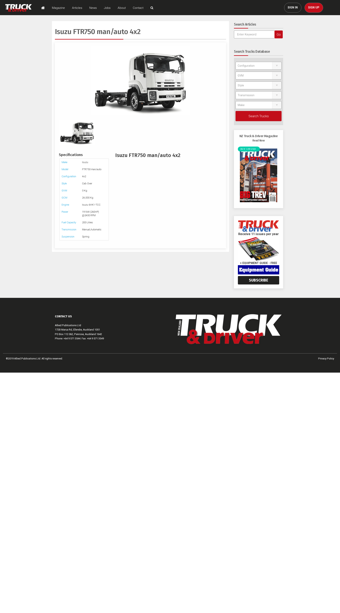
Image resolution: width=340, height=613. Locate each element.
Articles (77, 8)
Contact (138, 8)
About (122, 8)
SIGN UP (313, 7)
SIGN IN (293, 7)
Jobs (107, 8)
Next (220, 80)
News (93, 8)
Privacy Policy (326, 358)
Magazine (58, 8)
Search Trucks (259, 116)
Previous (61, 80)
